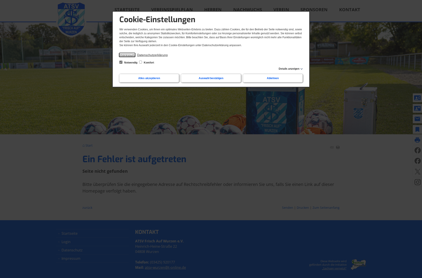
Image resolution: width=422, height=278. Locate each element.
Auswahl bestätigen (211, 78)
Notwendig (131, 62)
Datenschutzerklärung (152, 55)
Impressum (127, 55)
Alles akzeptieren (149, 78)
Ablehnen (273, 78)
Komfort (148, 62)
